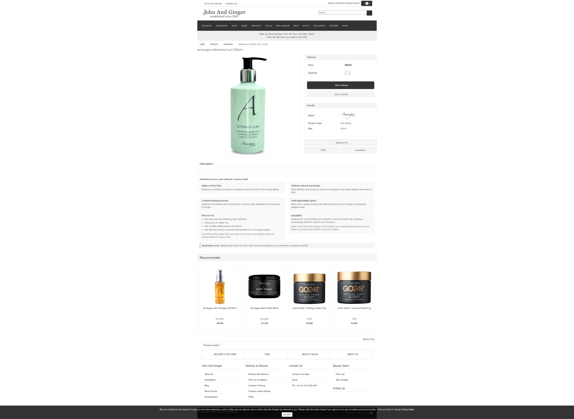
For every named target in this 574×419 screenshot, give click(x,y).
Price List (340, 374)
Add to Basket (341, 85)
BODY (245, 25)
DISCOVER (319, 25)
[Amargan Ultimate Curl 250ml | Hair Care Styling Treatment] (224, 13)
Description (206, 164)
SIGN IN (331, 3)
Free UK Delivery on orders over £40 (287, 37)
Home (202, 44)
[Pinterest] (361, 395)
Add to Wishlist (341, 94)
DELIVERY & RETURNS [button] (224, 354)
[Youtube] (343, 395)
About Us (209, 374)
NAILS (268, 25)
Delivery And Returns (258, 374)
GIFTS (306, 25)
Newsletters (210, 379)
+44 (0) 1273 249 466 (213, 3)
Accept (287, 414)
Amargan (228, 44)
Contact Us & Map (300, 374)
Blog (207, 385)
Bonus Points (353, 3)
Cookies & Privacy (256, 385)
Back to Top (369, 339)
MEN (296, 25)
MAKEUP (256, 25)
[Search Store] (369, 13)
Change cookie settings (259, 391)
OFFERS (333, 25)
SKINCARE (222, 25)
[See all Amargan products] (348, 115)
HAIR (234, 25)
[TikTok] (367, 395)
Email (294, 379)
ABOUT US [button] (352, 354)
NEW (345, 25)
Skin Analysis (342, 379)
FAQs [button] (267, 354)
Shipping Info (341, 142)
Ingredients (359, 149)
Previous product (211, 345)
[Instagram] (355, 395)
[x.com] (349, 395)
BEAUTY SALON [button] (310, 354)
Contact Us (231, 3)
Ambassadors (211, 396)
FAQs (323, 149)
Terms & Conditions (257, 379)
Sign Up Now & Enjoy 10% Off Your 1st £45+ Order (287, 34)
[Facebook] (337, 395)
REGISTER (340, 3)
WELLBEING (283, 25)
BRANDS (207, 25)
